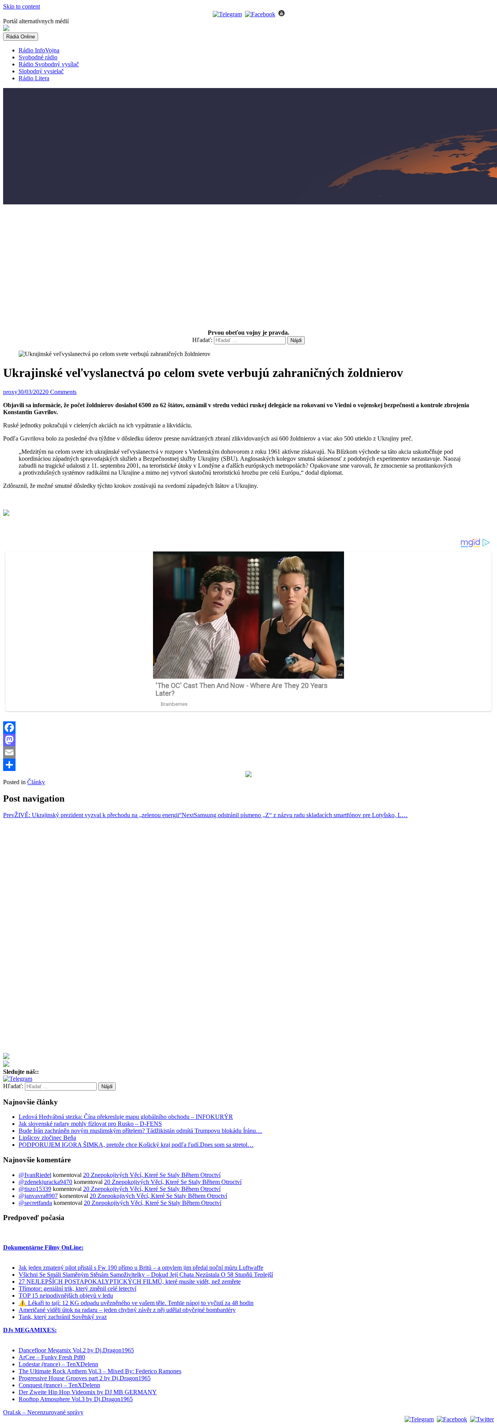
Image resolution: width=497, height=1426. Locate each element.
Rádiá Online (20, 37)
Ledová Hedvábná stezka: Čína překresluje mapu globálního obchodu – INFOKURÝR (126, 1116)
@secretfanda (35, 1203)
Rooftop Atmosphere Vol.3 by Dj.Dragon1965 (76, 1399)
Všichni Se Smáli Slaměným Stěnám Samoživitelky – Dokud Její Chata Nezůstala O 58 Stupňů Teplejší (146, 1274)
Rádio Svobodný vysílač (49, 64)
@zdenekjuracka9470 (45, 1182)
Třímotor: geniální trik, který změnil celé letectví (77, 1288)
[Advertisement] (248, 264)
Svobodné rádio (38, 57)
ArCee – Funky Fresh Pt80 (52, 1357)
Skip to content (21, 6)
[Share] (248, 765)
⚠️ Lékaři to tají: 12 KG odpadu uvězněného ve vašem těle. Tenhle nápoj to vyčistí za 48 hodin (136, 1303)
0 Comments (60, 392)
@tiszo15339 (35, 1189)
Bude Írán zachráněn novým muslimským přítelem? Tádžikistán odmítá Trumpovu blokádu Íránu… (140, 1130)
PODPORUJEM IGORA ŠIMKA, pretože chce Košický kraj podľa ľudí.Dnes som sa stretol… (136, 1144)
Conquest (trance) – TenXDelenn (59, 1385)
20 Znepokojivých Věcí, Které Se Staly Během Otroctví (152, 1175)
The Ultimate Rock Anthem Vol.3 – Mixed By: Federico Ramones (100, 1371)
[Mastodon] (248, 740)
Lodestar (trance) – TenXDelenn (58, 1364)
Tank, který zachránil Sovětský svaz (63, 1317)
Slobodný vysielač (41, 71)
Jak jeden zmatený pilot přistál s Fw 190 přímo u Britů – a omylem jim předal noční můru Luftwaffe (141, 1267)
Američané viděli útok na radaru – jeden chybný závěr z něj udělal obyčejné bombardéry (127, 1310)
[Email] (248, 752)
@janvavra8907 (38, 1196)
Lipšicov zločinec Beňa (47, 1137)
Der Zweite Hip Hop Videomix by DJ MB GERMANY (88, 1392)
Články (36, 782)
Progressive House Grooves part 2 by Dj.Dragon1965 (85, 1378)
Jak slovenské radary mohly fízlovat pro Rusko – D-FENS (90, 1123)
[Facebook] (248, 727)
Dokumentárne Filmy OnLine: (43, 1247)
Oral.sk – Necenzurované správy (43, 1412)
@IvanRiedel (35, 1175)
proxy (10, 392)
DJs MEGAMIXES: (30, 1330)
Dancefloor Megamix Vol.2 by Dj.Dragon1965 (76, 1350)
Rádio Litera (34, 78)
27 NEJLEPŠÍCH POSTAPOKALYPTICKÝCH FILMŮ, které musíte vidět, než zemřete (130, 1281)
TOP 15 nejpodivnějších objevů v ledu (66, 1295)
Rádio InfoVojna (39, 50)
